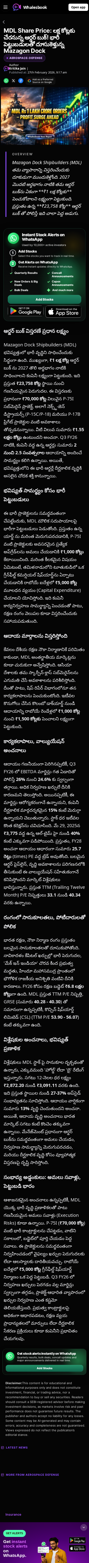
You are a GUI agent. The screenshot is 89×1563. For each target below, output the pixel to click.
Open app (78, 7)
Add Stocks (44, 299)
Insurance (13, 1514)
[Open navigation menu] (5, 7)
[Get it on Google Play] (26, 312)
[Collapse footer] (83, 1527)
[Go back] (3, 22)
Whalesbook (35, 7)
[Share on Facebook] (20, 80)
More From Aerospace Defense (32, 1474)
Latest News (17, 1447)
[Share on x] (13, 80)
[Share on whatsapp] (6, 80)
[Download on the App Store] (63, 312)
